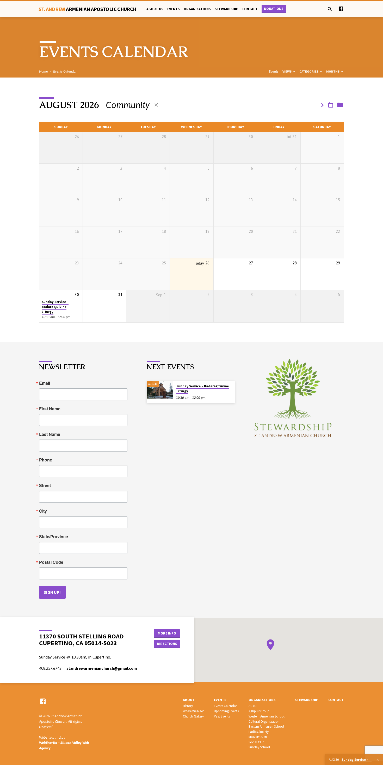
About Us (154, 9)
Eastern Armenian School (266, 726)
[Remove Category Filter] (156, 105)
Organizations (197, 9)
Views (287, 71)
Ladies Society (259, 732)
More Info (167, 633)
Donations (273, 9)
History (188, 706)
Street (45, 485)
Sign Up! (52, 592)
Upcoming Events (226, 711)
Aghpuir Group (259, 711)
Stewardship (226, 9)
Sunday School (259, 747)
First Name (49, 409)
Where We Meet (193, 711)
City (43, 511)
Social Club (256, 742)
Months (333, 71)
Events (173, 9)
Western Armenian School (267, 716)
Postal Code (51, 562)
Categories (309, 71)
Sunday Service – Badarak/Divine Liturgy (55, 307)
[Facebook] (341, 8)
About (189, 700)
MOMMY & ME (258, 737)
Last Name (49, 434)
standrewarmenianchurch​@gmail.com (101, 668)
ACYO (253, 706)
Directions (167, 643)
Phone (45, 460)
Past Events (222, 716)
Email (44, 383)
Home (43, 71)
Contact (250, 9)
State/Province (53, 537)
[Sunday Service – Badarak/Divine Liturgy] (160, 390)
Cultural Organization (264, 721)
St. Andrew (88, 9)
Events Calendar (65, 71)
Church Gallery (193, 716)
